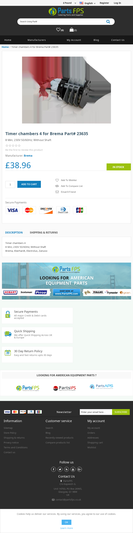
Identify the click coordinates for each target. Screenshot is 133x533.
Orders (91, 432)
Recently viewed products (59, 437)
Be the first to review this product (24, 149)
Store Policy (10, 432)
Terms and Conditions (16, 447)
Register (104, 2)
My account (74, 39)
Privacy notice (11, 442)
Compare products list (58, 442)
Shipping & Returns (44, 232)
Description (14, 232)
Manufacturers (37, 39)
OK (66, 522)
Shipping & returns (14, 437)
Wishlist (91, 447)
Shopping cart (95, 442)
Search (49, 427)
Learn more (66, 528)
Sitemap (8, 427)
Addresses (93, 437)
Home (7, 39)
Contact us (118, 39)
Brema (28, 155)
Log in (117, 2)
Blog (96, 39)
